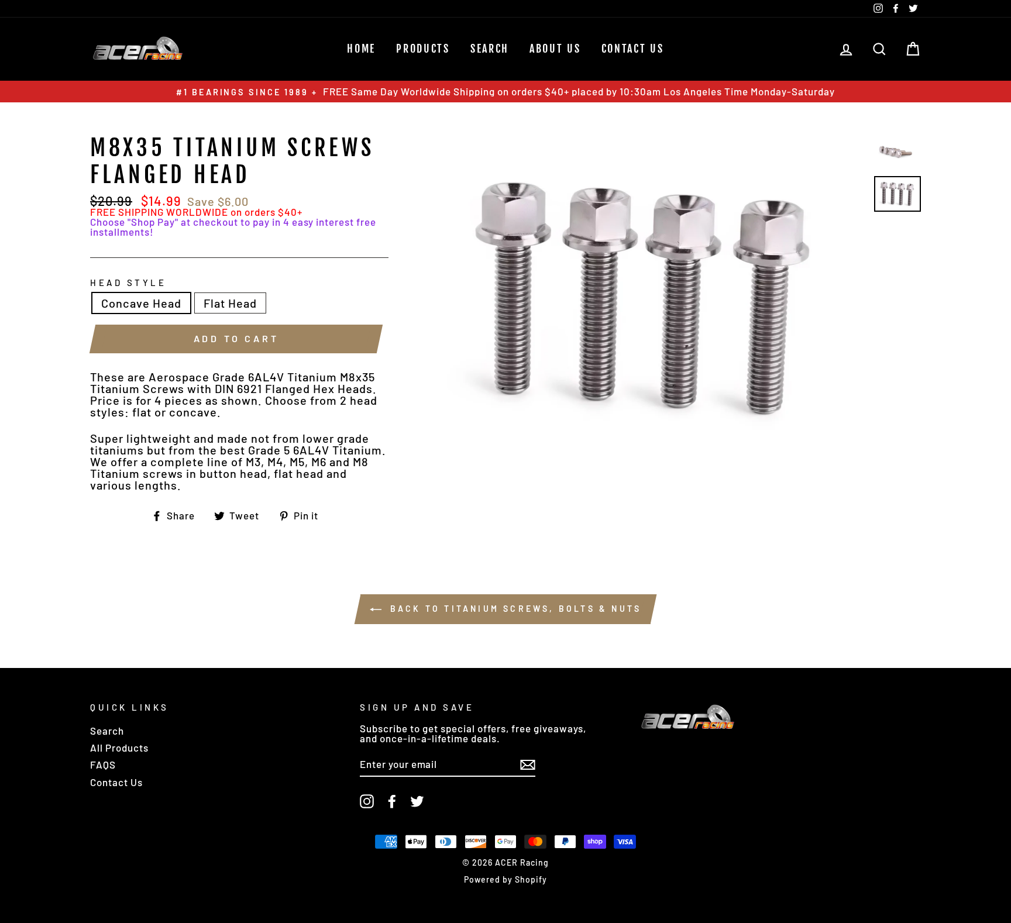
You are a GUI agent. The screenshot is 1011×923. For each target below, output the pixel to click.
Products (423, 48)
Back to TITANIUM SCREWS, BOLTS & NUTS (514, 609)
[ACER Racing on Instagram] (367, 801)
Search (107, 730)
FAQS (103, 764)
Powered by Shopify (505, 879)
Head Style (128, 282)
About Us (555, 48)
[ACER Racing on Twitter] (417, 801)
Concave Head (141, 303)
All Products (119, 747)
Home (361, 48)
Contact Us (632, 48)
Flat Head (230, 303)
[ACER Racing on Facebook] (392, 801)
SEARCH (489, 48)
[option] (505, 92)
